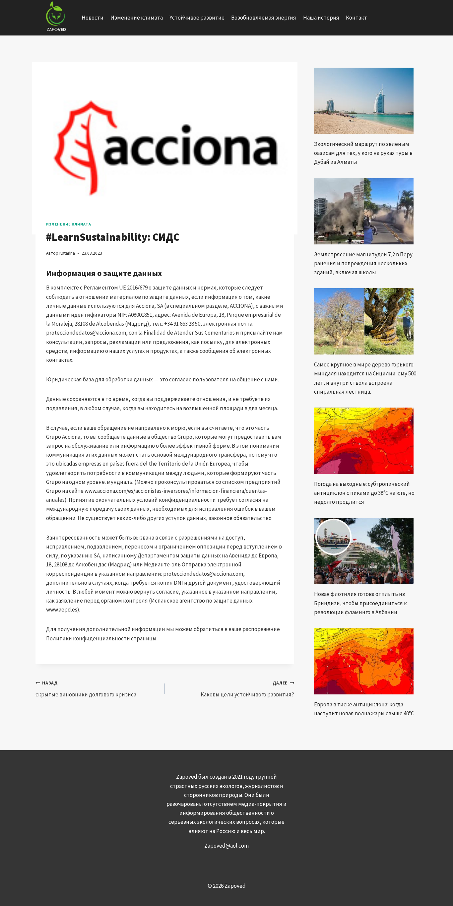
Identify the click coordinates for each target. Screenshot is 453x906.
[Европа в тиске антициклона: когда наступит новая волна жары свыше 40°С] (366, 661)
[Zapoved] (55, 17)
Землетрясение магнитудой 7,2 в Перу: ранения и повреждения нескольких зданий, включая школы (364, 263)
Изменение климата (136, 17)
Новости (92, 17)
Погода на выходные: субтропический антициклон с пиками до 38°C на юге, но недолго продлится (364, 492)
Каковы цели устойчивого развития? (247, 689)
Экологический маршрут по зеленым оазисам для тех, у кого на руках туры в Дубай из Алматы (363, 152)
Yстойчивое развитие (197, 17)
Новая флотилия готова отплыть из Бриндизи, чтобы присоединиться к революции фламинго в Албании (360, 602)
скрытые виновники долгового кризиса (85, 689)
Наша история (321, 17)
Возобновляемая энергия (263, 17)
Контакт (356, 17)
